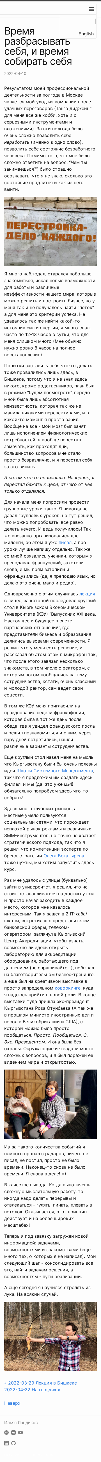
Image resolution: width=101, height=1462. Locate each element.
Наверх (12, 1403)
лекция (87, 594)
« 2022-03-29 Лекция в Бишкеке (40, 1383)
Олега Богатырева (63, 855)
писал (65, 542)
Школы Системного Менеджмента (55, 770)
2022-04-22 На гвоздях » (32, 1389)
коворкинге (68, 988)
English (86, 33)
